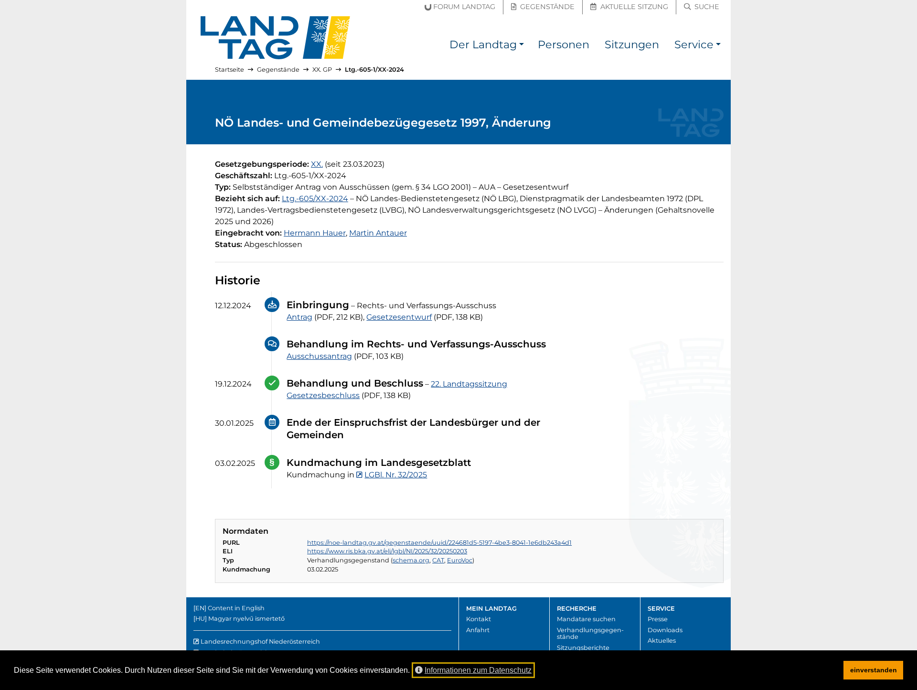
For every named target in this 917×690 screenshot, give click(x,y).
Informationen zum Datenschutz (478, 670)
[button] (521, 46)
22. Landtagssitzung (469, 383)
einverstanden (873, 670)
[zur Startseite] (276, 37)
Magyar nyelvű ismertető (246, 618)
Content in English (236, 608)
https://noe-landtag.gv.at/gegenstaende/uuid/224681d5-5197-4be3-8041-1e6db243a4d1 (439, 542)
